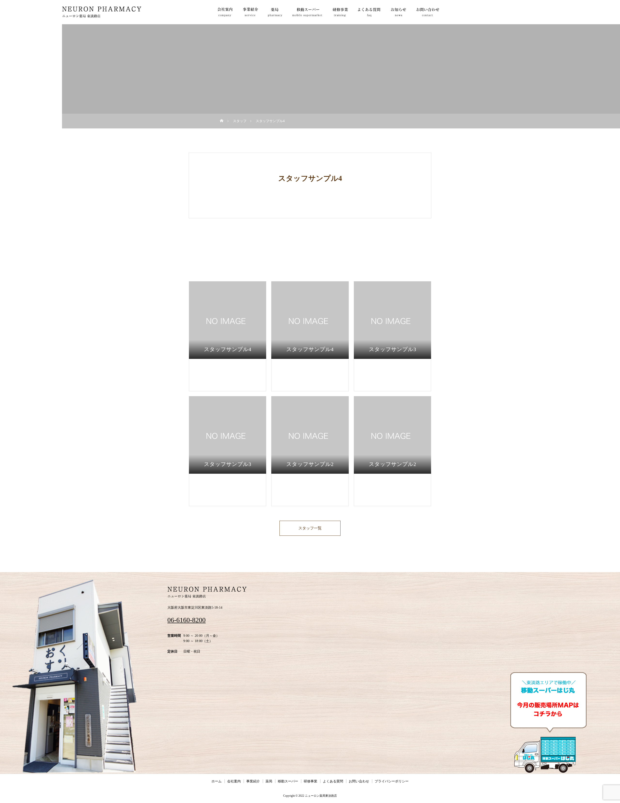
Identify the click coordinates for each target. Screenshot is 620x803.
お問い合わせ (359, 781)
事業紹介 (253, 781)
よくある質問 (333, 781)
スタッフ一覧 (310, 528)
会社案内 (234, 781)
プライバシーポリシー (392, 781)
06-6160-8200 (186, 620)
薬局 (268, 781)
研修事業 (310, 781)
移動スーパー (288, 781)
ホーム (216, 781)
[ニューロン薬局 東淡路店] (101, 12)
